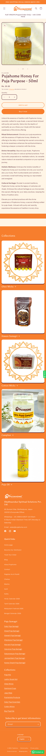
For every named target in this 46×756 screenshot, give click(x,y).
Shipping (11, 89)
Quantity (4, 92)
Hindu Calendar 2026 (12, 599)
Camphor (6, 435)
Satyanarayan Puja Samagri (14, 654)
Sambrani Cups (10, 688)
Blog (6, 560)
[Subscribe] (38, 724)
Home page (8, 545)
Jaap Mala (8, 693)
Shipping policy (23, 751)
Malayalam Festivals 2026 (13, 608)
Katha (6, 594)
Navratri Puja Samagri (12, 644)
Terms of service (12, 751)
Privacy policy (34, 748)
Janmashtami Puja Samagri (14, 658)
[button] (4, 8)
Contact (7, 569)
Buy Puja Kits (9, 711)
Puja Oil (6, 484)
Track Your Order (10, 555)
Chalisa (7, 579)
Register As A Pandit (11, 574)
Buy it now (23, 111)
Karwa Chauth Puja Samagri (14, 663)
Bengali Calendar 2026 (12, 613)
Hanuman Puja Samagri (13, 649)
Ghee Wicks (8, 286)
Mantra (7, 584)
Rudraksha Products (12, 697)
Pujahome (15, 748)
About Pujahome (10, 564)
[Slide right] (27, 69)
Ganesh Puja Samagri (12, 635)
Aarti (6, 589)
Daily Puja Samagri (11, 626)
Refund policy (24, 748)
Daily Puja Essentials (12, 702)
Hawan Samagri (9, 336)
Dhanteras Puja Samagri (13, 640)
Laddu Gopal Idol (11, 679)
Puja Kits (7, 675)
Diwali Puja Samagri (11, 631)
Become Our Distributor (13, 550)
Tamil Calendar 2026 (11, 604)
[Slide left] (18, 69)
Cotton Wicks (8, 385)
